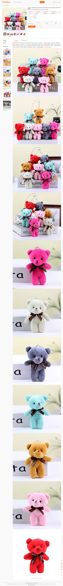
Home (3, 5)
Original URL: (6, 36)
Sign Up (59, 2)
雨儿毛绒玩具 (7, 5)
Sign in (56, 2)
